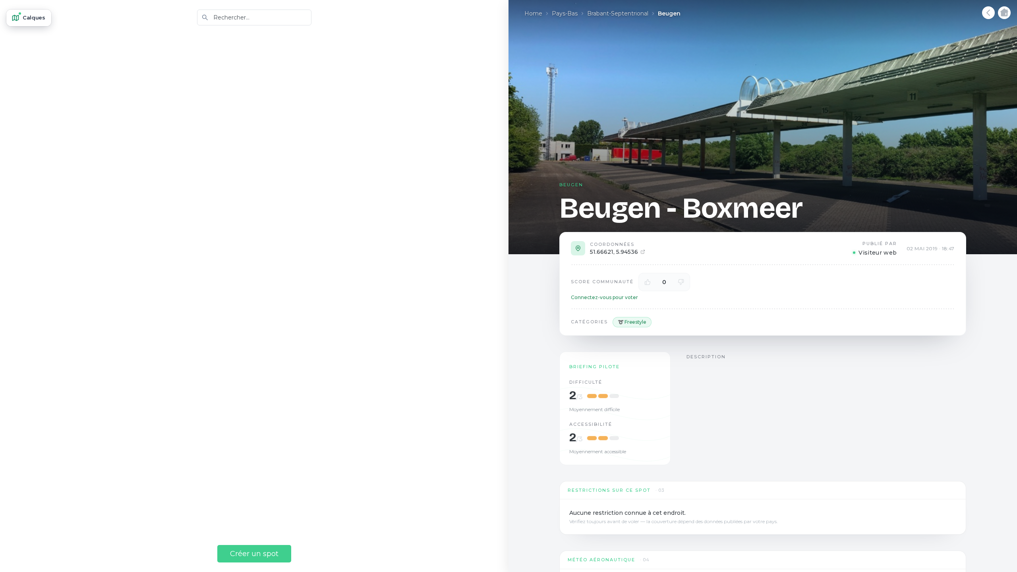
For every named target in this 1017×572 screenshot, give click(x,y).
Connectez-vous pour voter (604, 297)
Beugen (669, 13)
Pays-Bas (565, 13)
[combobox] (254, 17)
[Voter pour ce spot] (647, 282)
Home (533, 13)
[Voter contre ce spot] (681, 282)
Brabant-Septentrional (617, 13)
